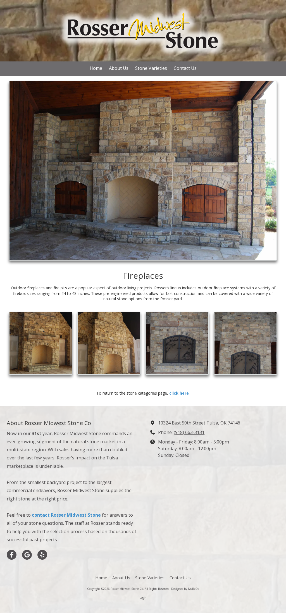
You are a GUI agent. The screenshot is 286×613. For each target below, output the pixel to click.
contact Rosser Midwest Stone (66, 515)
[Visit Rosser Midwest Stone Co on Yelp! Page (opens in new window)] (42, 555)
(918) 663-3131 (189, 432)
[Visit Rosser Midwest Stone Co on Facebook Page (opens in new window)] (11, 555)
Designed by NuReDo (185, 589)
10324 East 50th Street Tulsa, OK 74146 (199, 423)
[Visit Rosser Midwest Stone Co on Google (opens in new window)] (27, 555)
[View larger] (143, 170)
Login (143, 598)
